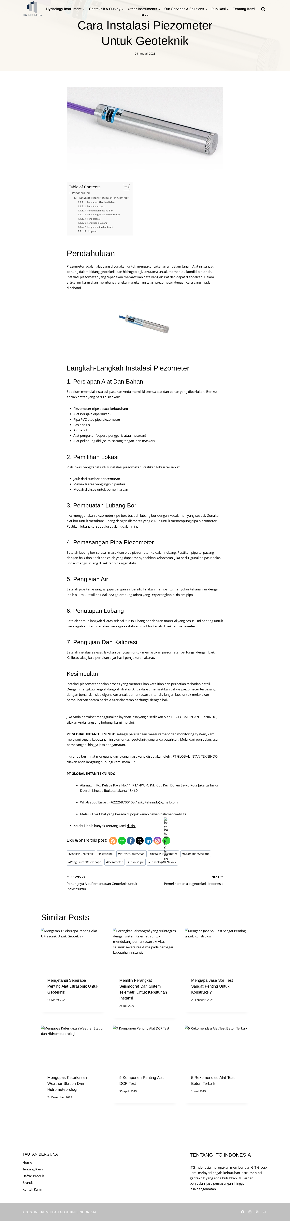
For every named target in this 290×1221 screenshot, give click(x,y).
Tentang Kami (244, 9)
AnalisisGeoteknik (81, 854)
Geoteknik (105, 854)
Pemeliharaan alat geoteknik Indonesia (193, 880)
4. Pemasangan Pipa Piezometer (102, 214)
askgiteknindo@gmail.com (158, 802)
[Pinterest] (257, 1212)
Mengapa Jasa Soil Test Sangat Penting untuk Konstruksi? (212, 986)
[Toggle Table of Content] (124, 187)
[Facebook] (242, 1212)
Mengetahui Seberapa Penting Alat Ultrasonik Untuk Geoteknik (72, 986)
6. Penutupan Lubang (95, 222)
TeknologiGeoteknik (162, 862)
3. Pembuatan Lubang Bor (98, 210)
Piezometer (114, 862)
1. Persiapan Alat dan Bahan (99, 202)
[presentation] (73, 949)
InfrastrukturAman (131, 854)
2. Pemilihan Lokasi (94, 206)
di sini (131, 825)
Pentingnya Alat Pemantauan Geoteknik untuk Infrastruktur (102, 883)
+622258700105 (122, 802)
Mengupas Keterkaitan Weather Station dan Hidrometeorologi (67, 1083)
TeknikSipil (136, 862)
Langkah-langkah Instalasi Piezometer (104, 198)
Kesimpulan (90, 231)
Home (27, 1162)
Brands (27, 1182)
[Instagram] (250, 1212)
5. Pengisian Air (92, 218)
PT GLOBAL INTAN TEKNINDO (91, 734)
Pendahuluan (81, 193)
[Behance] (264, 1212)
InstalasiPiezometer (163, 854)
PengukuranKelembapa (84, 862)
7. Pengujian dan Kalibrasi (98, 227)
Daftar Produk (33, 1176)
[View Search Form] (263, 9)
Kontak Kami (32, 1189)
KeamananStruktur (195, 854)
